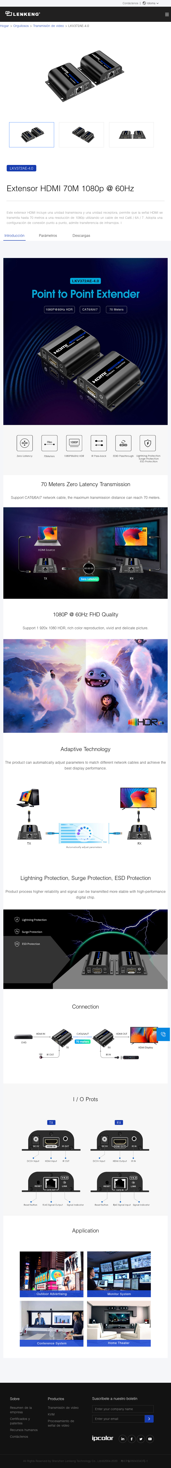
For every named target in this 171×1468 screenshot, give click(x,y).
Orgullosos (21, 26)
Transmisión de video (48, 26)
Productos (56, 1399)
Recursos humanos (24, 1430)
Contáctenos (130, 3)
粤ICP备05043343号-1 (134, 1461)
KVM (51, 1414)
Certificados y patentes (20, 1421)
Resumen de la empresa (21, 1410)
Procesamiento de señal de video (61, 1423)
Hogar (4, 26)
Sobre (15, 1399)
